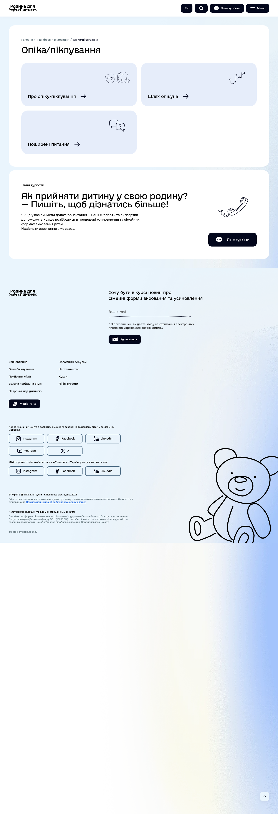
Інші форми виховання (52, 39)
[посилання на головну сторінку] (23, 8)
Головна (27, 39)
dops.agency (29, 531)
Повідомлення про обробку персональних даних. (56, 502)
